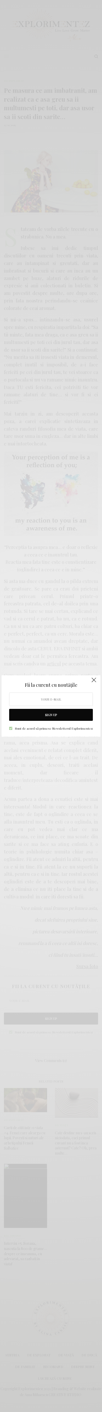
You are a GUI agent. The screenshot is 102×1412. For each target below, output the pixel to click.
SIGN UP (51, 715)
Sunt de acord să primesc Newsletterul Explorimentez (54, 728)
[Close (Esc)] (94, 682)
